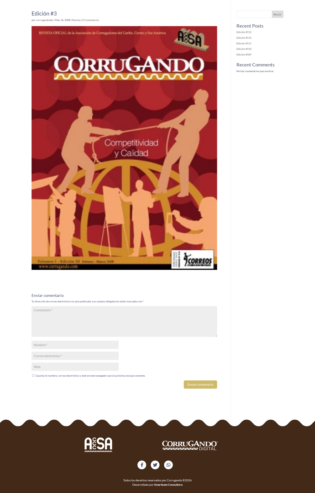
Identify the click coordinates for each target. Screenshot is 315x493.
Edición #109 (243, 54)
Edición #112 (243, 37)
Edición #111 (244, 43)
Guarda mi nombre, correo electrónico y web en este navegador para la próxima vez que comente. (90, 375)
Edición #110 (243, 48)
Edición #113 (243, 32)
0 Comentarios (90, 20)
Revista (76, 20)
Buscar (277, 14)
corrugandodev (44, 20)
